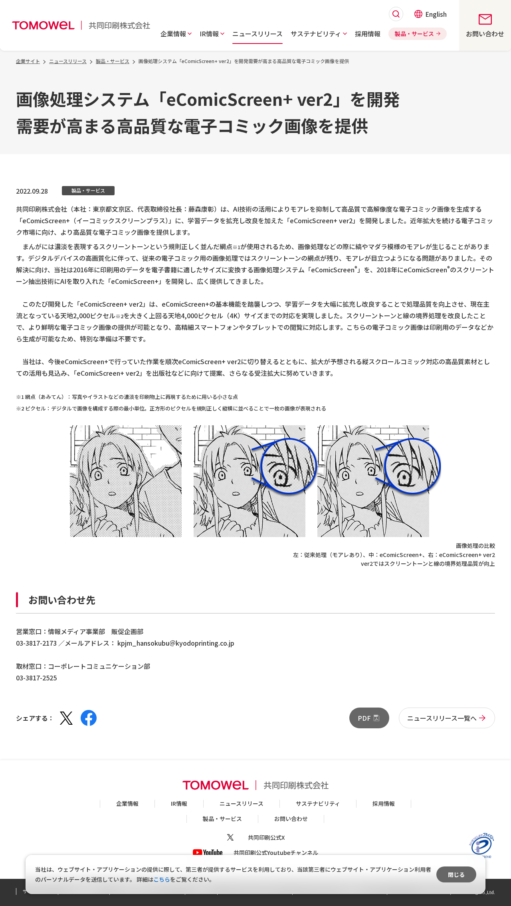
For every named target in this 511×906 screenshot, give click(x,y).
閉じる (456, 874)
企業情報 (127, 803)
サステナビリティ (318, 803)
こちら (161, 879)
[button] (176, 34)
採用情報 (383, 803)
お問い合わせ (291, 819)
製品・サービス (222, 819)
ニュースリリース (241, 803)
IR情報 (179, 803)
